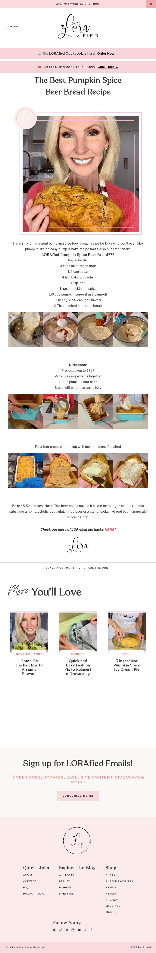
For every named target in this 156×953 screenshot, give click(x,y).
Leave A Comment (60, 568)
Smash (147, 947)
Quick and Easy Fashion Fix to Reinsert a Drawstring (78, 667)
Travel (111, 912)
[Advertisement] (78, 719)
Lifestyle (66, 893)
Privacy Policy (34, 893)
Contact (29, 881)
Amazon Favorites (119, 881)
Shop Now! (93, 4)
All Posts (66, 875)
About (27, 875)
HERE (110, 529)
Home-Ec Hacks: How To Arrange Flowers (29, 667)
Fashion (78, 654)
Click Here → (108, 67)
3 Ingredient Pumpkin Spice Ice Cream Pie (127, 665)
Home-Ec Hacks (29, 654)
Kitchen (112, 899)
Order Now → (107, 53)
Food (126, 654)
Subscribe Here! (78, 796)
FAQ (25, 887)
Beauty (64, 881)
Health (111, 893)
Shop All (112, 875)
